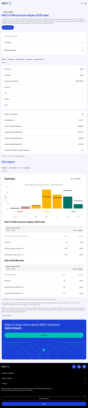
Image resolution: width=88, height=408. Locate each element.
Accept (44, 404)
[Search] (82, 3)
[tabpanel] (44, 110)
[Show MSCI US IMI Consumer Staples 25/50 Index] (37, 185)
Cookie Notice (28, 390)
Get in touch (8, 27)
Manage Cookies (44, 398)
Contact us (44, 335)
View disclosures (20, 156)
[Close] (85, 396)
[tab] (4, 60)
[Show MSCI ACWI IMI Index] (57, 185)
